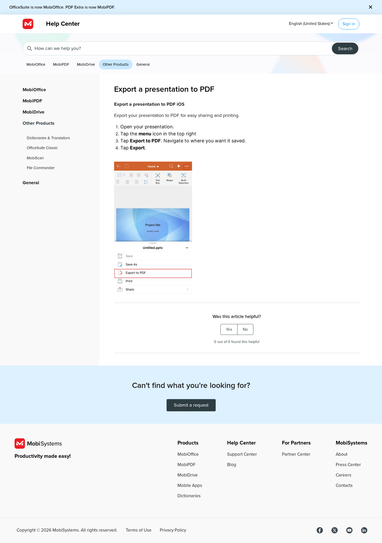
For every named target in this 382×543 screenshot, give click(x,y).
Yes (229, 329)
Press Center (348, 464)
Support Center (242, 454)
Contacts (344, 485)
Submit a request (191, 405)
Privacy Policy (173, 530)
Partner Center (296, 454)
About (341, 454)
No (245, 329)
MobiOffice (36, 64)
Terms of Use (139, 530)
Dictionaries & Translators (48, 138)
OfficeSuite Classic (42, 147)
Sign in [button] (349, 24)
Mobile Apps (189, 485)
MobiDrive (86, 64)
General (143, 64)
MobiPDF (61, 64)
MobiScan (35, 158)
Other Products (116, 64)
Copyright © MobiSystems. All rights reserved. (67, 530)
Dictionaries (189, 496)
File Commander (41, 167)
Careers (343, 475)
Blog (231, 464)
